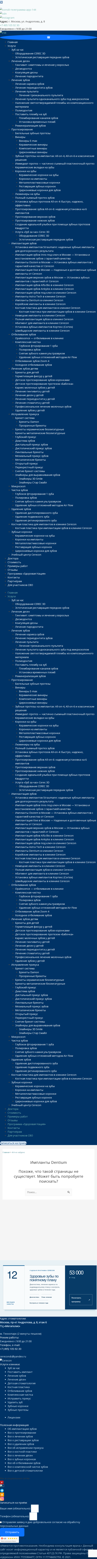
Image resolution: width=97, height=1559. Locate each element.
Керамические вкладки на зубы (34, 167)
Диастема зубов (25, 440)
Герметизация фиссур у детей (33, 376)
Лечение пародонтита (29, 76)
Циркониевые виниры (33, 152)
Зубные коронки (21, 532)
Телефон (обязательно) (14, 1516)
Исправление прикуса (25, 414)
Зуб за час (17, 49)
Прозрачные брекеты (32, 425)
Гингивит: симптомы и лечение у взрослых (42, 65)
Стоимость (14, 562)
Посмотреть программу (80, 1300)
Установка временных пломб (37, 122)
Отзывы (13, 570)
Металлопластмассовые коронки (39, 182)
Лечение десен (20, 61)
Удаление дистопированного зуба (36, 513)
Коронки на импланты (33, 178)
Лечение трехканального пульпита (41, 95)
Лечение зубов (20, 80)
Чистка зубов (19, 490)
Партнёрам (15, 581)
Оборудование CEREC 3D (30, 53)
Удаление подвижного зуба (32, 516)
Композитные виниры (33, 148)
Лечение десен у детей (29, 395)
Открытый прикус (26, 463)
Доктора (13, 558)
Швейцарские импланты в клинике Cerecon (42, 330)
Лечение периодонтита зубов (34, 87)
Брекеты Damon (29, 421)
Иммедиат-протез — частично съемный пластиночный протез (54, 163)
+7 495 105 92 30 (9, 25)
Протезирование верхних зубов (35, 216)
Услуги (12, 46)
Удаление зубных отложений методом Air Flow (48, 357)
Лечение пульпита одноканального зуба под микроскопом (52, 99)
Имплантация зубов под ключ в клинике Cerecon (45, 292)
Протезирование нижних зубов (35, 220)
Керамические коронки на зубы (39, 175)
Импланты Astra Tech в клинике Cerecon (40, 296)
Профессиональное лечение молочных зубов (43, 406)
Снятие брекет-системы (30, 471)
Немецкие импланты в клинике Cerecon (40, 315)
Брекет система (24, 418)
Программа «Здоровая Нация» (27, 573)
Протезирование (22, 129)
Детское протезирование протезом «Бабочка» (44, 383)
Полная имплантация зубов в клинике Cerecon (44, 319)
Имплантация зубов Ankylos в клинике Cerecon (44, 289)
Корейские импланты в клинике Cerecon (40, 304)
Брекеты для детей (27, 372)
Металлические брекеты (30, 459)
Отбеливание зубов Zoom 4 (32, 361)
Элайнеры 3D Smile (31, 478)
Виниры (20, 137)
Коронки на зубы (25, 171)
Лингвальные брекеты (29, 452)
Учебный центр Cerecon (26, 554)
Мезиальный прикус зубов (31, 456)
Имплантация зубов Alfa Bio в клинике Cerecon (44, 285)
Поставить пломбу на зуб (31, 114)
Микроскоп (18, 486)
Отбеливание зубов (23, 334)
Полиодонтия (23, 110)
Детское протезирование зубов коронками (42, 380)
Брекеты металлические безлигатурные (40, 433)
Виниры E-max (28, 140)
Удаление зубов (21, 509)
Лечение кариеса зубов (29, 84)
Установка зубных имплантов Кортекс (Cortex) (44, 327)
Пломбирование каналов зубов (38, 118)
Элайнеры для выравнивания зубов (37, 475)
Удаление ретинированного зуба (36, 520)
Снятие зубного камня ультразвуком (42, 353)
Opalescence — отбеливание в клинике (39, 338)
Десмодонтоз (23, 68)
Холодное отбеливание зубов (33, 364)
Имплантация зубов (24, 243)
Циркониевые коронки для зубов (40, 190)
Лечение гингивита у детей (32, 391)
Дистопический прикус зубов (33, 448)
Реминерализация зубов (30, 125)
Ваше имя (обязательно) (15, 1508)
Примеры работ (18, 566)
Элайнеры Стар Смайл (33, 482)
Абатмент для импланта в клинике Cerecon (42, 323)
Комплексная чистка (28, 342)
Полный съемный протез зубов (35, 197)
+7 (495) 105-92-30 (10, 1349)
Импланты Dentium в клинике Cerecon (39, 300)
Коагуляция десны (26, 72)
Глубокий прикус (25, 437)
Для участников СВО (20, 585)
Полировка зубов (30, 349)
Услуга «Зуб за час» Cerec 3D (32, 232)
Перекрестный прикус (29, 467)
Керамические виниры (33, 144)
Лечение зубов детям (24, 368)
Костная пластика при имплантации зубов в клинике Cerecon (57, 311)
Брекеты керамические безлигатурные (39, 429)
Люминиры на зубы (27, 194)
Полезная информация (14, 1425)
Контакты (14, 577)
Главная (13, 42)
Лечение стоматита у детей (32, 402)
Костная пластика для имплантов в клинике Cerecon (47, 308)
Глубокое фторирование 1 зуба (38, 346)
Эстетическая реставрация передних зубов (42, 57)
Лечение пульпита (26, 91)
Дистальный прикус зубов (31, 444)
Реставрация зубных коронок (37, 186)
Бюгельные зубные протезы (33, 133)
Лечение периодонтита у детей (35, 399)
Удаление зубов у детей (30, 410)
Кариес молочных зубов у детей (35, 387)
